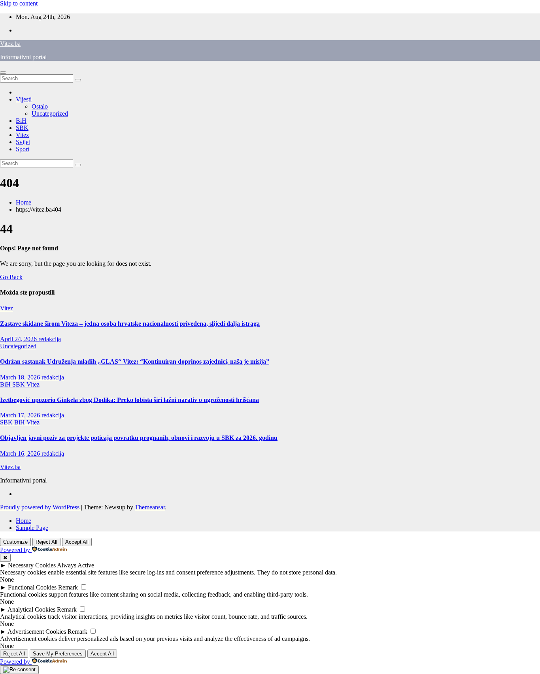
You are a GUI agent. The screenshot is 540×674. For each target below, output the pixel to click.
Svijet (23, 142)
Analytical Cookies (31, 609)
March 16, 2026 (21, 453)
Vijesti (24, 99)
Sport (22, 149)
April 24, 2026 (19, 339)
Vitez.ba (10, 43)
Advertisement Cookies (37, 631)
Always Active (75, 565)
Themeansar (150, 507)
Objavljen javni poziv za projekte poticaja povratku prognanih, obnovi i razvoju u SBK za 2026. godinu (139, 437)
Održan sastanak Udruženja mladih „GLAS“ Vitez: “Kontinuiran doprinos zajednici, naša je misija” (134, 361)
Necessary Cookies (32, 565)
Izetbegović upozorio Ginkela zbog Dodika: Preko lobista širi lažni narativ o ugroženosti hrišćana (129, 399)
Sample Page (32, 527)
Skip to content (19, 3)
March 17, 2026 (21, 415)
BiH (21, 120)
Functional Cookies (32, 587)
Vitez (22, 134)
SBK (22, 127)
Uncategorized (50, 113)
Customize (15, 542)
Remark (68, 587)
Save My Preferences (58, 654)
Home (23, 202)
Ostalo (40, 106)
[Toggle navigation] (3, 72)
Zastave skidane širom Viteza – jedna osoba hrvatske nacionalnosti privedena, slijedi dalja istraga (130, 323)
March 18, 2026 (21, 377)
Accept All (77, 542)
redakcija (49, 339)
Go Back (11, 277)
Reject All (46, 542)
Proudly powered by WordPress (40, 507)
